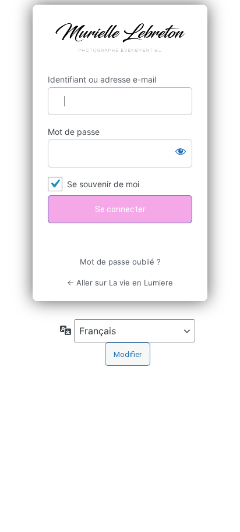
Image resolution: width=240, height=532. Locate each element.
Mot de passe (74, 132)
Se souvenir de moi (103, 184)
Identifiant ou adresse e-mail (102, 79)
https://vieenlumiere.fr (120, 40)
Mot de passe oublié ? (120, 261)
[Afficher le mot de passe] (180, 151)
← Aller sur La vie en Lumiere (120, 282)
